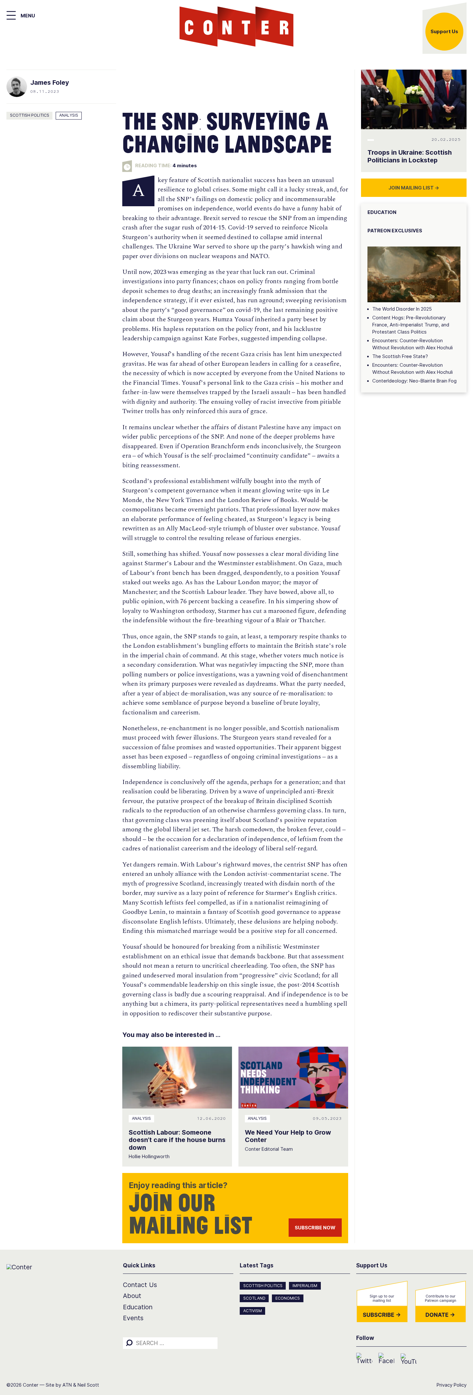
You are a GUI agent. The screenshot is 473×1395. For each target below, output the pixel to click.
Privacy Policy (452, 1385)
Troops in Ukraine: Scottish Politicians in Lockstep (409, 156)
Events (133, 1318)
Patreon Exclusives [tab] (394, 231)
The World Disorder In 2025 (402, 309)
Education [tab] (381, 212)
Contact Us (140, 1285)
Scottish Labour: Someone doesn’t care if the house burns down (177, 1140)
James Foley (49, 82)
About (132, 1296)
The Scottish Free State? (400, 356)
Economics (287, 1298)
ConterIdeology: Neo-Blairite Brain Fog (414, 381)
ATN (67, 1385)
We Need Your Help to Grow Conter (288, 1136)
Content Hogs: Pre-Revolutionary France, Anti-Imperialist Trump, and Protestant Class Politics (410, 325)
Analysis (68, 115)
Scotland (254, 1298)
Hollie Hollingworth (149, 1156)
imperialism (304, 1285)
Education (138, 1307)
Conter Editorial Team (269, 1149)
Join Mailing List (413, 188)
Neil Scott (88, 1385)
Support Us (444, 31)
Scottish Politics (29, 115)
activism (252, 1310)
